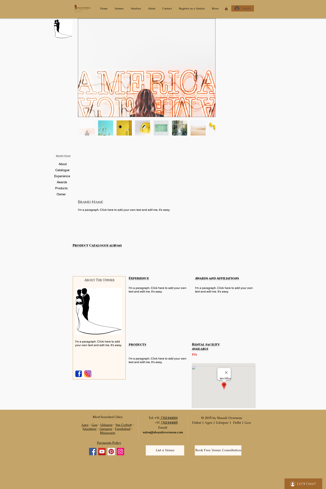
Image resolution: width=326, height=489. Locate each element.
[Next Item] (209, 67)
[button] (226, 8)
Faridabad (122, 429)
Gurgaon (106, 429)
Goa (94, 425)
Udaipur (106, 425)
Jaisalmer (90, 429)
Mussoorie (107, 433)
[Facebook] (92, 451)
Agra (84, 425)
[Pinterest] (111, 451)
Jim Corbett (124, 425)
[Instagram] (120, 451)
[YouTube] (102, 451)
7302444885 (169, 422)
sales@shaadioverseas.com (163, 432)
